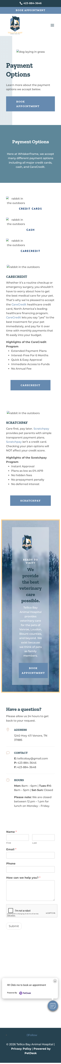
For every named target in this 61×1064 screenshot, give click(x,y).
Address (20, 729)
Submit (14, 926)
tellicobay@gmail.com (32, 758)
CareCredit (19, 304)
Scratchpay (41, 428)
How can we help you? (23, 877)
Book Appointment (30, 10)
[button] (53, 1006)
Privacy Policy (21, 1048)
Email (11, 849)
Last (34, 842)
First (8, 842)
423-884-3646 (26, 762)
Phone (10, 863)
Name (11, 831)
